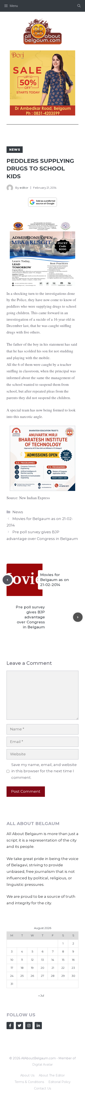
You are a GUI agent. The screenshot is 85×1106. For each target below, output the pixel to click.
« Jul (41, 995)
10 (11, 959)
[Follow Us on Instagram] (28, 1025)
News (14, 150)
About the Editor (52, 1075)
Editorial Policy (59, 1082)
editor (24, 187)
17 (12, 967)
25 (22, 975)
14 (52, 959)
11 (22, 959)
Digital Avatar (42, 1064)
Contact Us (42, 1088)
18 (22, 967)
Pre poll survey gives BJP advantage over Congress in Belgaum (30, 617)
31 (11, 983)
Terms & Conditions (29, 1082)
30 (73, 975)
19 (32, 967)
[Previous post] (7, 580)
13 (42, 959)
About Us (27, 1075)
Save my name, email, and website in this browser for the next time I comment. (44, 771)
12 (32, 959)
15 (63, 959)
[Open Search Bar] (79, 6)
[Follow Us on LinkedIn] (38, 1025)
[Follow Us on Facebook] (10, 1025)
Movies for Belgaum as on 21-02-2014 (54, 580)
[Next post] (77, 617)
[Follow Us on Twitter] (19, 1025)
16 (73, 959)
